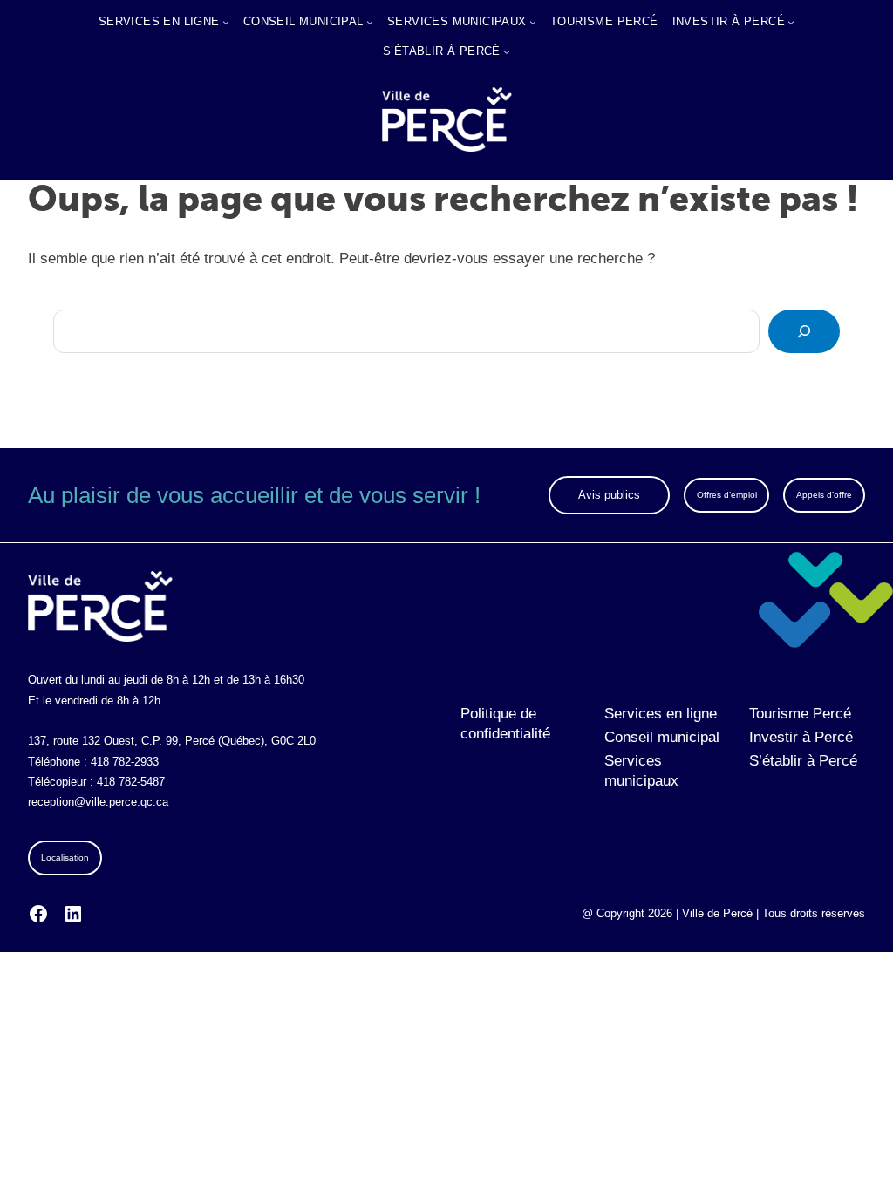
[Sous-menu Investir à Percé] (790, 21)
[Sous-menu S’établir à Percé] (506, 51)
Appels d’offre (824, 495)
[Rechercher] (804, 331)
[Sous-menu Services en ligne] (225, 21)
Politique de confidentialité (505, 723)
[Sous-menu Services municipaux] (532, 21)
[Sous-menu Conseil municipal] (369, 21)
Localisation (65, 857)
